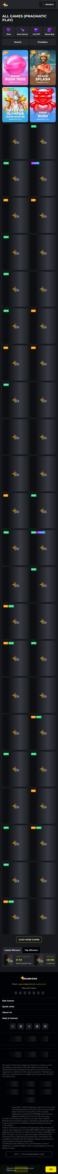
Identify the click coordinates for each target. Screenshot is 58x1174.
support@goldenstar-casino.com (32, 984)
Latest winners (12, 950)
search (17, 42)
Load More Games (29, 939)
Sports (49, 4)
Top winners (31, 950)
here (23, 1146)
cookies (16, 1168)
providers (42, 42)
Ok (51, 1169)
